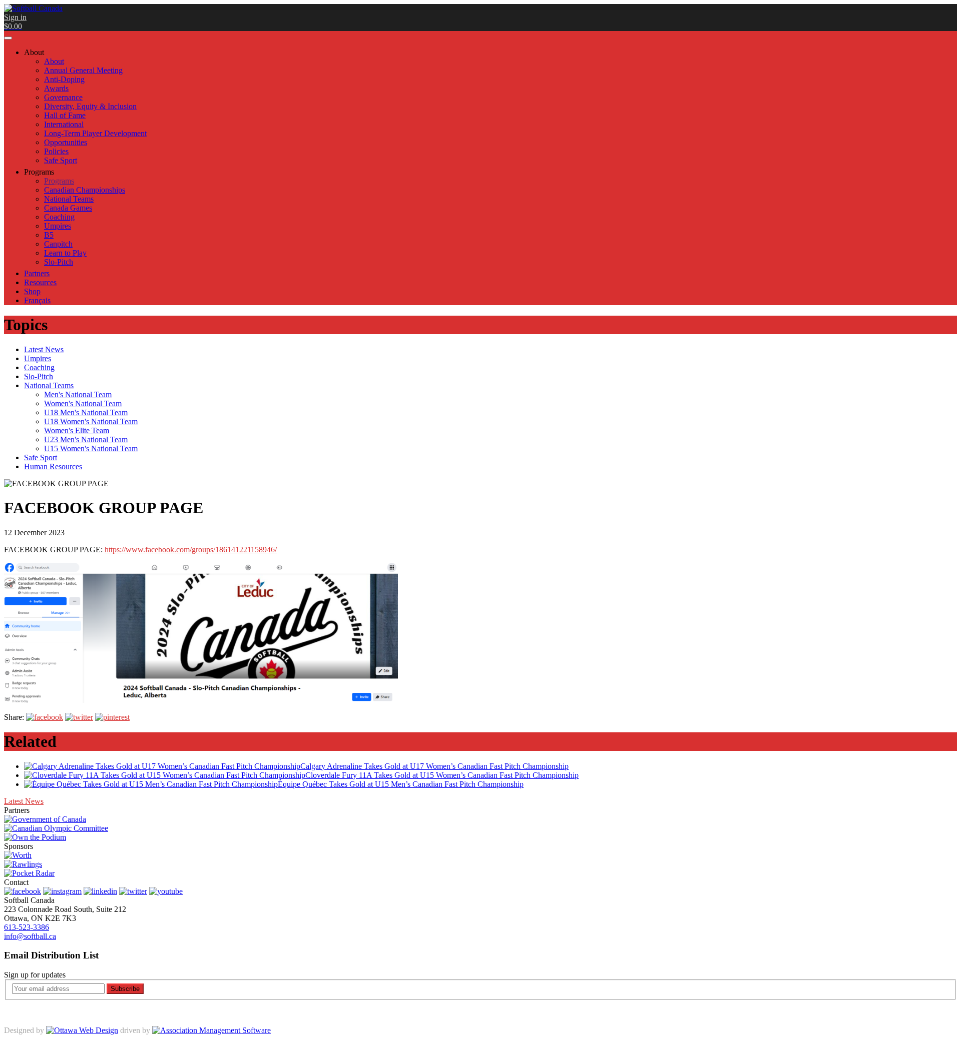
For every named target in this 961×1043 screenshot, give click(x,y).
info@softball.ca (30, 936)
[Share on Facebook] (44, 717)
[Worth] (18, 855)
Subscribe (125, 988)
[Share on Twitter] (79, 717)
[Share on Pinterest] (112, 717)
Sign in (15, 17)
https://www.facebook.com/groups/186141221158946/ (191, 549)
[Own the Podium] (35, 837)
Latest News (24, 801)
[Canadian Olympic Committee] (56, 828)
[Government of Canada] (45, 819)
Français (37, 300)
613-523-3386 (26, 927)
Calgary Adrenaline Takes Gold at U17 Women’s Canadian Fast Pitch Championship (434, 766)
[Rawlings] (23, 864)
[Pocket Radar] (29, 873)
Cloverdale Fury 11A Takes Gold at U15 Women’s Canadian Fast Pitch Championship (442, 775)
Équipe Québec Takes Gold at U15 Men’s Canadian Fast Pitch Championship (401, 784)
